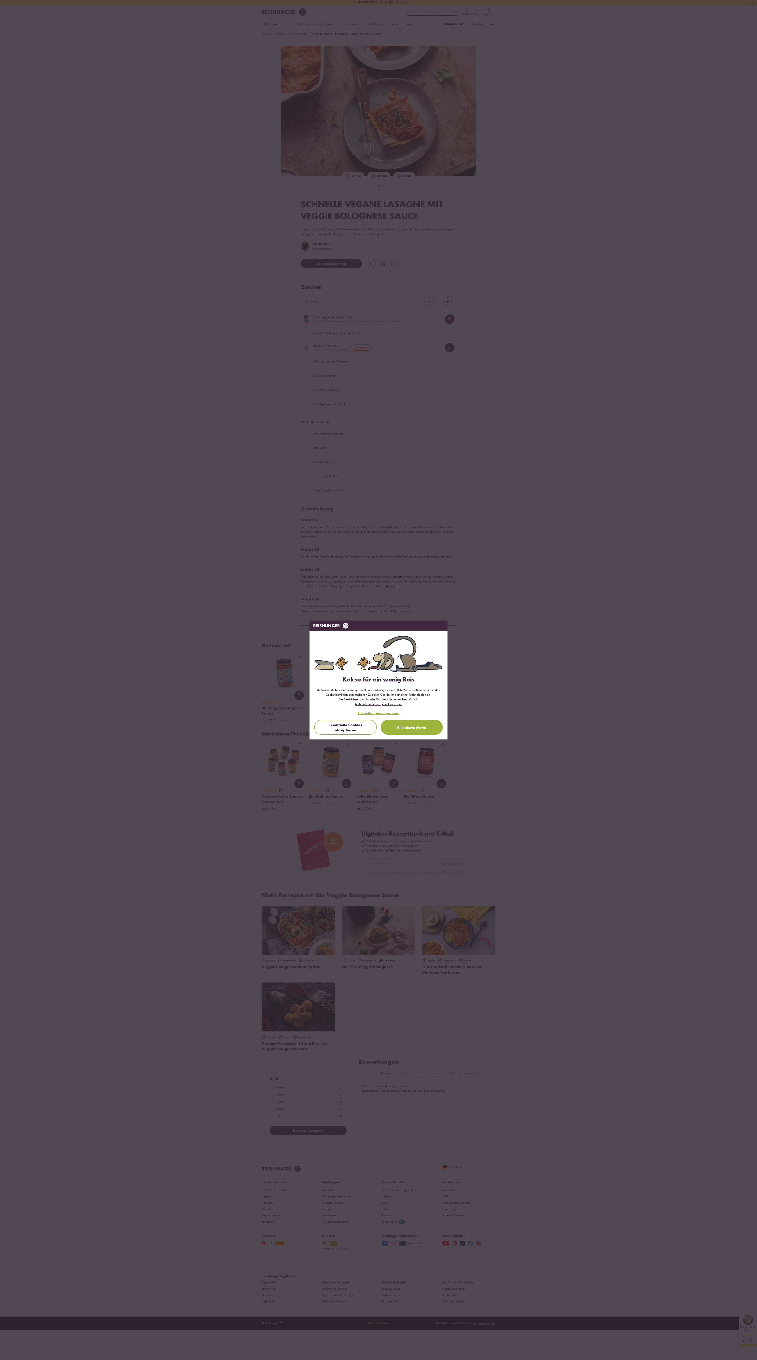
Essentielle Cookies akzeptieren (345, 727)
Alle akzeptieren (411, 727)
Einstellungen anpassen (378, 713)
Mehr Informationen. (368, 704)
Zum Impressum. (392, 704)
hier (404, 699)
